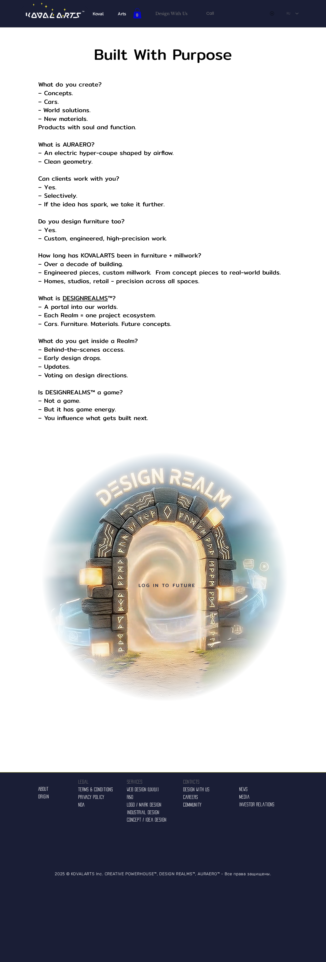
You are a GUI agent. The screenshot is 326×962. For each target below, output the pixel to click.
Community (192, 805)
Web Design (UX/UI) (143, 789)
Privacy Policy (91, 797)
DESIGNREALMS (85, 298)
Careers (190, 797)
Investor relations (256, 804)
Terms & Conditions (95, 789)
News (243, 789)
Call (210, 13)
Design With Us (196, 789)
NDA (81, 805)
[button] (137, 13)
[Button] (54, 10)
